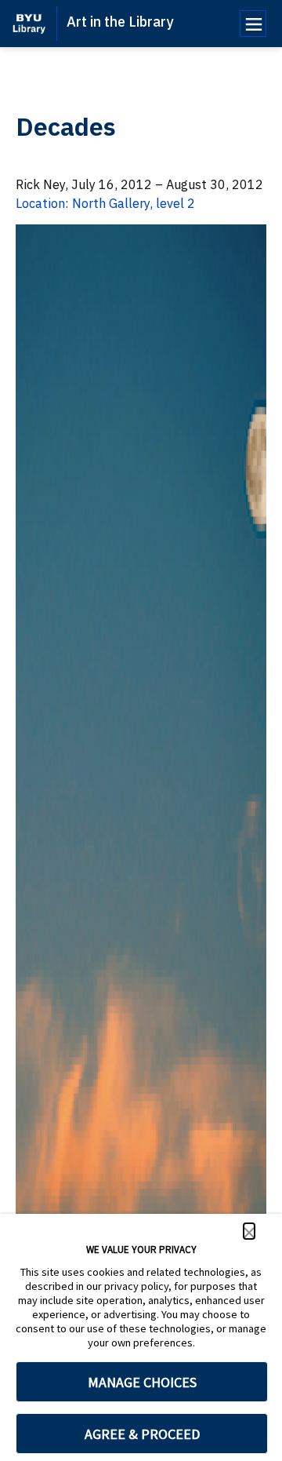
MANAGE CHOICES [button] (142, 1382)
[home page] (28, 23)
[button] (249, 1231)
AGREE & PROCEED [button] (142, 1434)
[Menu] (253, 23)
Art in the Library (120, 22)
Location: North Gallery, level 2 (105, 203)
